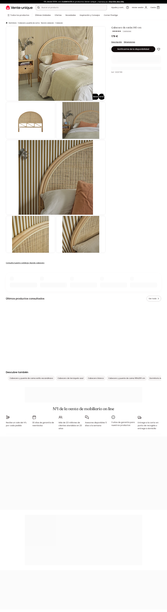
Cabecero (59, 23)
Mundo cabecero (47, 23)
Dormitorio (13, 23)
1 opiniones (127, 31)
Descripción (116, 42)
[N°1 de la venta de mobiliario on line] (19, 7)
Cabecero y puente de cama (29, 23)
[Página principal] (6, 23)
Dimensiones (129, 42)
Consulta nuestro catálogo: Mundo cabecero (25, 263)
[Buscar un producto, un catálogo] (38, 7)
